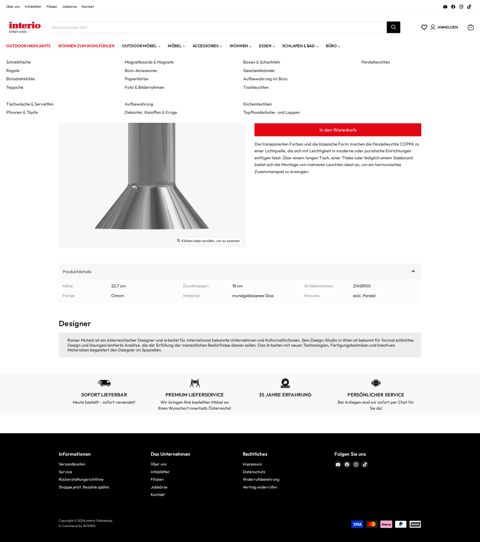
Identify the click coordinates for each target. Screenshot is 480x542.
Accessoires (205, 45)
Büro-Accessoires (141, 70)
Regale (13, 70)
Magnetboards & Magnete (149, 62)
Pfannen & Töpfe (22, 112)
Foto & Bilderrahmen (144, 87)
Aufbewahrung (139, 104)
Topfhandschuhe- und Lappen (271, 112)
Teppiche (14, 87)
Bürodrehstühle (20, 78)
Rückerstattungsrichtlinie (81, 479)
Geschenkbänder (259, 70)
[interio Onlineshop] (24, 27)
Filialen (51, 7)
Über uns (13, 7)
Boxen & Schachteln (261, 62)
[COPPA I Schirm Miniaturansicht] (68, 262)
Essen (265, 45)
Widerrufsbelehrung (261, 479)
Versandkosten (72, 463)
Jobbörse (69, 7)
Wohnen (239, 45)
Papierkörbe (136, 78)
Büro (331, 45)
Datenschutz (254, 471)
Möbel (175, 45)
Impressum (252, 463)
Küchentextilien (257, 104)
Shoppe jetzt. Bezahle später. (84, 486)
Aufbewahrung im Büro (265, 78)
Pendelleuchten (376, 62)
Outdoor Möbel (139, 45)
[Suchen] (393, 27)
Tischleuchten (256, 87)
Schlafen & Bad (298, 45)
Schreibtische (18, 62)
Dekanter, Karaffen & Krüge (151, 112)
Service (65, 471)
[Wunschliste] (424, 27)
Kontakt (88, 7)
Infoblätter (33, 7)
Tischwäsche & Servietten (30, 104)
